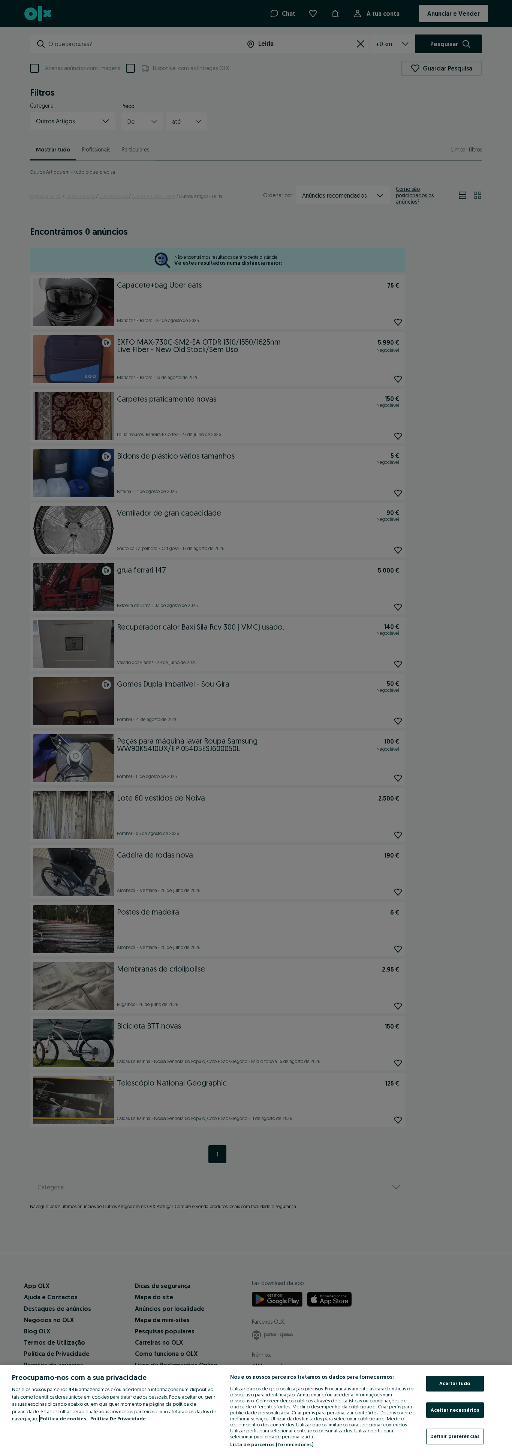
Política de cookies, (64, 1419)
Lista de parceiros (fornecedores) (271, 1444)
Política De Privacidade (118, 1419)
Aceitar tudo (455, 1383)
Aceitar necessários (455, 1410)
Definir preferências (455, 1436)
